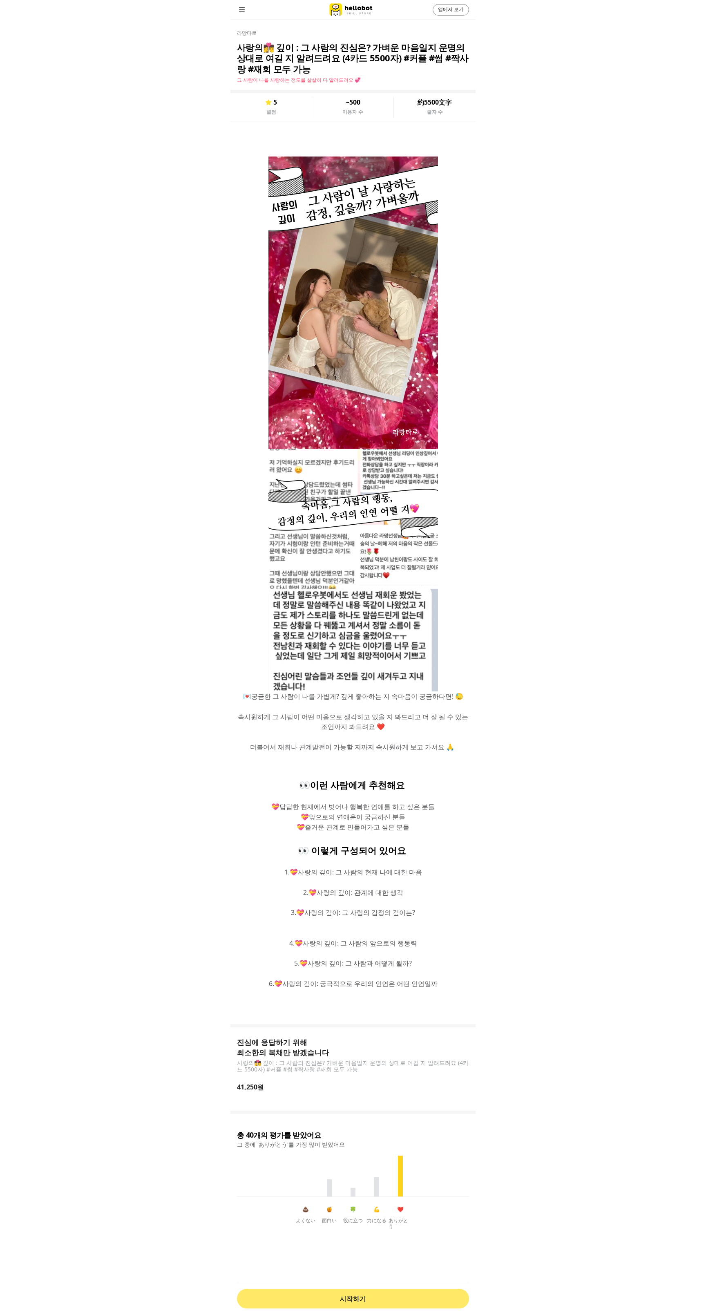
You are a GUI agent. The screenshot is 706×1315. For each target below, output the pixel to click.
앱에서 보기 (451, 9)
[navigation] (253, 10)
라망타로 (247, 32)
